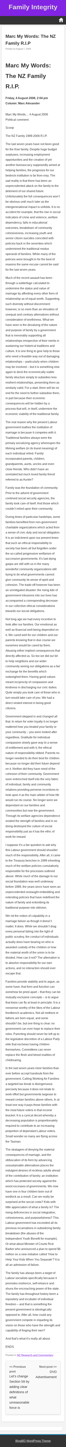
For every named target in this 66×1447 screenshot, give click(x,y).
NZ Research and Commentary (35, 1355)
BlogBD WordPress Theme (33, 1440)
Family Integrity (33, 7)
